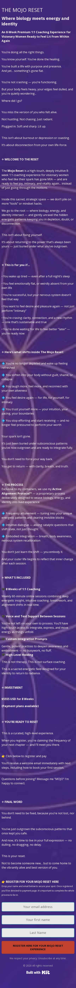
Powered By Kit (38, 972)
